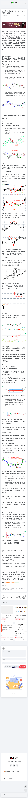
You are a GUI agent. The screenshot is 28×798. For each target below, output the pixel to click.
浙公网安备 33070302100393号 (12, 771)
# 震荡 (17, 582)
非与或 (11, 778)
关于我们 (16, 773)
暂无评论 (4, 643)
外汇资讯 (6, 7)
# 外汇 (22, 637)
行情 (17, 35)
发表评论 (22, 667)
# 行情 (13, 582)
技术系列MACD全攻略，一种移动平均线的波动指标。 (6, 617)
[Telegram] (17, 765)
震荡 (3, 32)
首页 (2, 7)
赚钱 (18, 44)
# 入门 (8, 637)
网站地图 (21, 773)
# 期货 (11, 637)
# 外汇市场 (22, 619)
